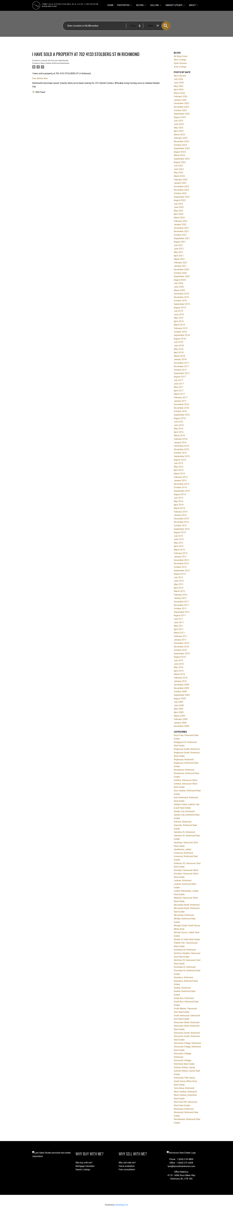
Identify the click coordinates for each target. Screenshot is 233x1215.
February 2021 (180, 262)
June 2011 (179, 622)
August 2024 (180, 152)
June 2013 (179, 539)
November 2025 (181, 107)
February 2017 (180, 397)
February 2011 (180, 636)
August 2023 (180, 162)
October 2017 (180, 370)
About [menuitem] (192, 5)
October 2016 (180, 411)
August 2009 (180, 698)
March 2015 (179, 473)
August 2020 (180, 280)
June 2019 (179, 314)
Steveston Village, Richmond (187, 1043)
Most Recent (180, 75)
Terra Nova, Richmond (184, 1088)
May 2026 (178, 86)
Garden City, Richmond (184, 811)
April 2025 (179, 131)
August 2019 (180, 307)
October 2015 (180, 453)
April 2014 (179, 504)
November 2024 (181, 141)
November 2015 (181, 449)
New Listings (180, 59)
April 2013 (179, 546)
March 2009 (179, 716)
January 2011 (180, 639)
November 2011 (181, 605)
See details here (40, 78)
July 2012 (178, 577)
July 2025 (178, 120)
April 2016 (179, 432)
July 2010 (178, 660)
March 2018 (179, 356)
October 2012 (180, 567)
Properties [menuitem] (123, 5)
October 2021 (180, 235)
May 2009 (178, 709)
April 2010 (179, 671)
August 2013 (180, 532)
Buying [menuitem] (140, 5)
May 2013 (178, 543)
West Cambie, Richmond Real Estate (54, 63)
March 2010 (179, 674)
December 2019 (181, 293)
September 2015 (182, 456)
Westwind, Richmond (183, 1109)
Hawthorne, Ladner (182, 849)
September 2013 (182, 529)
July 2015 (178, 463)
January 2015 (180, 480)
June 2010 (179, 664)
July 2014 (178, 498)
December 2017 (181, 363)
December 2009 (181, 684)
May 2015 (178, 466)
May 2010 (178, 667)
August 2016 (180, 418)
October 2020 (180, 273)
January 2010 (180, 681)
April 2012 (179, 588)
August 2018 (180, 338)
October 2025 (180, 110)
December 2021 (181, 228)
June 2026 (179, 82)
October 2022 (180, 193)
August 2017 (180, 376)
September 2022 (182, 197)
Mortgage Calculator (85, 1166)
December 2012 (181, 560)
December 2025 (181, 103)
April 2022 (179, 214)
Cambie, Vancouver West (185, 780)
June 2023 (179, 169)
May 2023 (178, 172)
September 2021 (182, 238)
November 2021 (181, 231)
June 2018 (179, 345)
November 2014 (181, 484)
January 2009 (180, 722)
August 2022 (180, 200)
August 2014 (180, 494)
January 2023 (180, 183)
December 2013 (181, 518)
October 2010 (180, 650)
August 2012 (180, 574)
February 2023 (180, 179)
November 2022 (181, 190)
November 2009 (181, 688)
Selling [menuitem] (154, 5)
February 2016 (180, 439)
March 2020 (179, 290)
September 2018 (182, 335)
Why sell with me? (127, 1162)
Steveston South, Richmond (187, 1033)
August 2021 (180, 241)
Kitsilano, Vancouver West (186, 870)
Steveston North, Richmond (186, 1022)
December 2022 (181, 186)
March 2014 (179, 508)
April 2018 (179, 352)
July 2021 (178, 245)
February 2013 (180, 553)
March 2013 (179, 549)
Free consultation (127, 1169)
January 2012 (180, 598)
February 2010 (180, 677)
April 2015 (179, 470)
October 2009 (180, 691)
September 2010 (182, 653)
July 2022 (178, 204)
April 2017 (179, 390)
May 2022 (178, 210)
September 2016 (182, 415)
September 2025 (182, 113)
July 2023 (178, 165)
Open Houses (180, 63)
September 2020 (182, 276)
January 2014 (180, 515)
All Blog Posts (180, 56)
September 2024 (182, 148)
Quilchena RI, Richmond (185, 949)
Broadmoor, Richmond (184, 769)
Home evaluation (126, 1166)
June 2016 (179, 425)
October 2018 (180, 332)
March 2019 (179, 324)
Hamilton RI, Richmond (184, 832)
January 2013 (180, 556)
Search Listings (83, 1169)
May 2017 (178, 387)
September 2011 (182, 612)
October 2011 (180, 608)
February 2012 (180, 594)
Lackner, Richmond (182, 880)
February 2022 (180, 221)
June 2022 (179, 207)
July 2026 (178, 79)
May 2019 (178, 318)
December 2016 (181, 404)
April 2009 (179, 712)
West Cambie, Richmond (185, 1091)
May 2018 (178, 349)
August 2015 (180, 460)
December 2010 (181, 643)
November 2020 (181, 269)
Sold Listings (180, 66)
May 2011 (178, 626)
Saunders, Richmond (183, 977)
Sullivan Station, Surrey (184, 1067)
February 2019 (180, 328)
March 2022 (179, 217)
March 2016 (179, 435)
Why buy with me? (84, 1162)
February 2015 (180, 477)
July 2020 (178, 283)
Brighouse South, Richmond (187, 749)
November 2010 (181, 646)
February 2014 (180, 511)
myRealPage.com (121, 1205)
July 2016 (178, 421)
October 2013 (180, 525)
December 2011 (181, 601)
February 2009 (180, 719)
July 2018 (178, 342)
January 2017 (180, 401)
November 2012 (181, 563)
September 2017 (182, 373)
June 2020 (179, 287)
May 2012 (178, 584)
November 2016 (181, 408)
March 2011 (179, 632)
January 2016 (180, 442)
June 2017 (179, 383)
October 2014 (180, 487)
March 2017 (179, 394)
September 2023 (182, 158)
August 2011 (180, 615)
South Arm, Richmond (184, 998)
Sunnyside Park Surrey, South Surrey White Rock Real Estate (185, 1081)
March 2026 (179, 93)
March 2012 (179, 591)
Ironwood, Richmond (183, 853)
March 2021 (179, 259)
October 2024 (180, 145)
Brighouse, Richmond (184, 759)
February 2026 (180, 96)
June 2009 (179, 705)
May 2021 (178, 252)
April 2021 (179, 255)
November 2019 (181, 297)
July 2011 (178, 619)
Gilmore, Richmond (182, 821)
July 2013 (178, 536)
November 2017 (181, 366)
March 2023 (179, 176)
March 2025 (179, 134)
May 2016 (178, 428)
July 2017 (178, 380)
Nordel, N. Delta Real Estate (187, 939)
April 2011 (179, 629)
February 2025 (180, 138)
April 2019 (179, 321)
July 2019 (178, 311)
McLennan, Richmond (184, 915)
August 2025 (180, 117)
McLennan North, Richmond (186, 905)
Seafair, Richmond (182, 988)
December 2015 (181, 446)
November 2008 (181, 726)
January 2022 (180, 224)
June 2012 (179, 581)
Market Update (174, 5)
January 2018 (180, 359)
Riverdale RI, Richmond (185, 967)
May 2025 (178, 127)
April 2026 (179, 89)
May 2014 (178, 501)
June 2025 (179, 124)
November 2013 (181, 522)
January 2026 (180, 100)
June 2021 (179, 248)
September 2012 (182, 570)
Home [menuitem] (110, 5)
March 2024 (179, 155)
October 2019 (180, 300)
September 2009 (182, 695)
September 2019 (182, 304)
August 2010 (180, 657)
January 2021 (180, 266)
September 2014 (182, 491)
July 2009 (178, 702)
